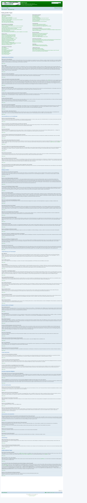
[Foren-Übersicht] (11, 3)
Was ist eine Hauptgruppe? (36, 20)
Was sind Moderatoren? (35, 16)
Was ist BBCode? (4, 47)
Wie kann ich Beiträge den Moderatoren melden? (8, 42)
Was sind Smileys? (4, 49)
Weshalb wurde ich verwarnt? (5, 41)
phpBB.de (58, 141)
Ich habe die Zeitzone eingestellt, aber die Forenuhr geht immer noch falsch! (12, 27)
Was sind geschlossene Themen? (6, 53)
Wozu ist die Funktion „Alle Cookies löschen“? (8, 22)
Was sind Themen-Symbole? (5, 54)
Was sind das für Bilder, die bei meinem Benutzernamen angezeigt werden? (12, 29)
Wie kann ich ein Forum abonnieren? (37, 41)
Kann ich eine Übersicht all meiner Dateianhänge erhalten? (40, 45)
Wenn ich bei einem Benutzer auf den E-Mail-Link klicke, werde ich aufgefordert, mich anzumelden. (15, 31)
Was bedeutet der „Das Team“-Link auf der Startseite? (39, 21)
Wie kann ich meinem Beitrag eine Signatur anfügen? (9, 36)
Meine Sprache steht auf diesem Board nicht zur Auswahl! (9, 28)
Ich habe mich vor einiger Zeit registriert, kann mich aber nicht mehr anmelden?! (12, 19)
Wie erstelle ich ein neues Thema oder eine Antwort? (8, 34)
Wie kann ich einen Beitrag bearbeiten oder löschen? (8, 35)
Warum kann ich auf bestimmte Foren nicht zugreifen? (9, 39)
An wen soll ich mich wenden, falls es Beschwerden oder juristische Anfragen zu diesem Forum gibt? (45, 50)
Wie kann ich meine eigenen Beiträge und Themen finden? (40, 36)
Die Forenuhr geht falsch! (5, 26)
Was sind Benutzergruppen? (36, 17)
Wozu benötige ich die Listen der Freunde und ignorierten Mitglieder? (41, 28)
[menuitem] (8, 8)
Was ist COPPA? (4, 16)
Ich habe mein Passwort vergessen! (6, 20)
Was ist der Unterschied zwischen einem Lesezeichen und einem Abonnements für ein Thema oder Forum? (46, 39)
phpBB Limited (53, 141)
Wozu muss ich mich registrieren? (6, 15)
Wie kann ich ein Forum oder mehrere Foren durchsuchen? (40, 33)
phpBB (29, 494)
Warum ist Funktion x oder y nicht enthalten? (38, 49)
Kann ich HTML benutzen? (5, 48)
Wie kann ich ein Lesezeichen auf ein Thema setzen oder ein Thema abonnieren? (43, 40)
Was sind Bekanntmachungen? (6, 51)
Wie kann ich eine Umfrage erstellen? (7, 37)
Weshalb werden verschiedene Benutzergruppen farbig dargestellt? (41, 19)
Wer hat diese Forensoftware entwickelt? (37, 48)
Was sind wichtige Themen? (5, 52)
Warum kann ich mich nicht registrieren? (7, 17)
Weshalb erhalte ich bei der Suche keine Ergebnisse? (39, 34)
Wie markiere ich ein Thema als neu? (6, 44)
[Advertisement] (32, 483)
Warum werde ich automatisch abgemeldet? (7, 21)
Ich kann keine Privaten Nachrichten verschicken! (39, 24)
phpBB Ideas (42, 458)
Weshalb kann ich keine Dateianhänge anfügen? (8, 40)
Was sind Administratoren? (36, 15)
